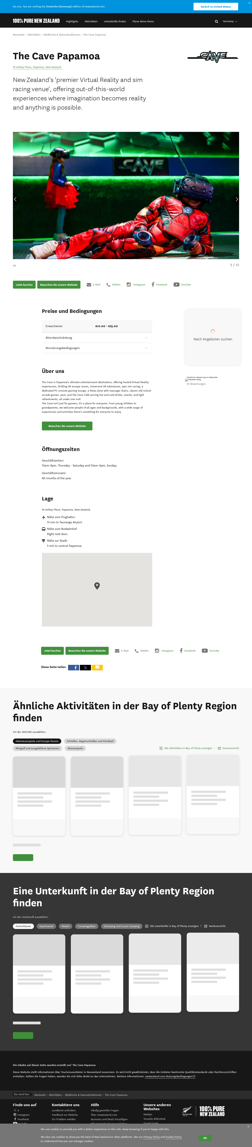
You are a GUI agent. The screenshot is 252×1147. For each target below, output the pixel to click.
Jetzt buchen (24, 284)
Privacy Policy (152, 1137)
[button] (72, 21)
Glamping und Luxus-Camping (122, 926)
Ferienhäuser (23, 926)
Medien (148, 1114)
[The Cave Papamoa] (213, 57)
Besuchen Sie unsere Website (58, 284)
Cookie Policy (174, 1137)
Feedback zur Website (65, 1114)
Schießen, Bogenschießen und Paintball (90, 741)
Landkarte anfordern (64, 1110)
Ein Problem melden (64, 1119)
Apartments (46, 926)
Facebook (23, 1119)
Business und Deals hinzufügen (109, 1119)
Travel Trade (151, 1123)
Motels (66, 926)
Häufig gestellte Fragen (105, 1110)
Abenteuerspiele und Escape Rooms (37, 741)
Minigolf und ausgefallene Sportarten (37, 748)
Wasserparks (75, 748)
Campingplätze (87, 926)
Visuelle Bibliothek (154, 1118)
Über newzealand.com (104, 1114)
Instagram (24, 1114)
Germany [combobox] (228, 21)
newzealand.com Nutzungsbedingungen (170, 1076)
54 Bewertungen (196, 383)
